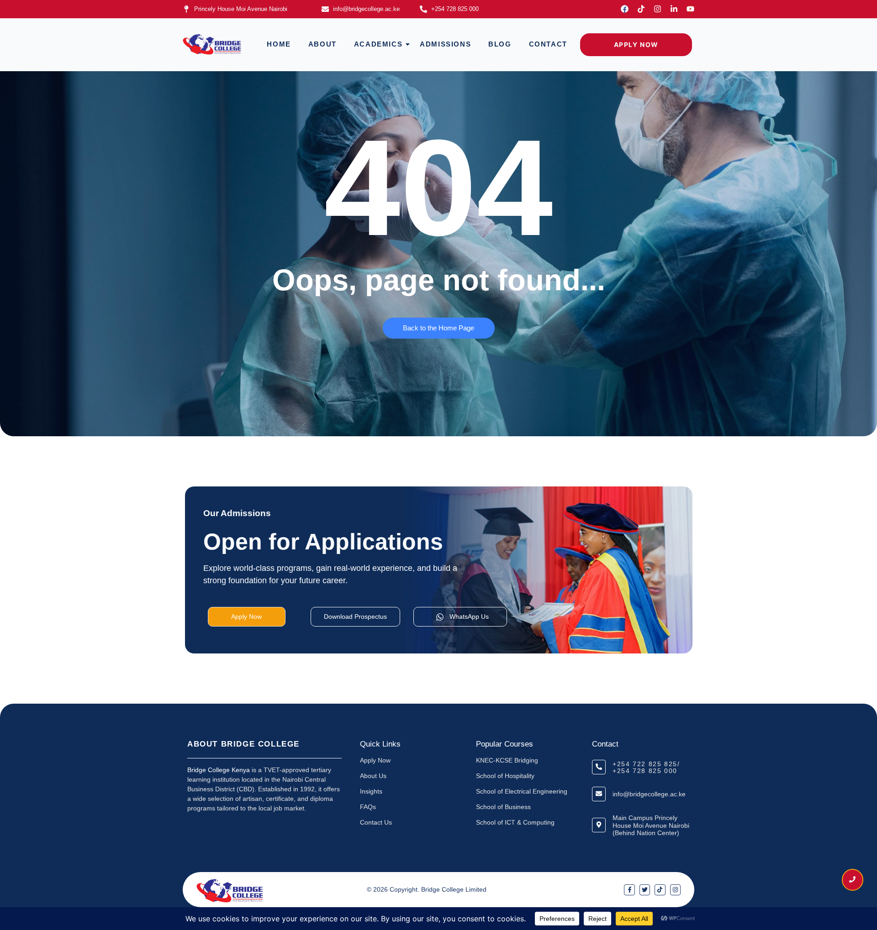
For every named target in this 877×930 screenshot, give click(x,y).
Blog (499, 44)
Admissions (445, 44)
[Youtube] (690, 9)
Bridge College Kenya (218, 769)
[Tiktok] (641, 9)
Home (279, 44)
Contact (548, 44)
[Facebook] (625, 9)
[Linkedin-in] (674, 9)
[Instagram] (657, 9)
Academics (378, 44)
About (322, 44)
